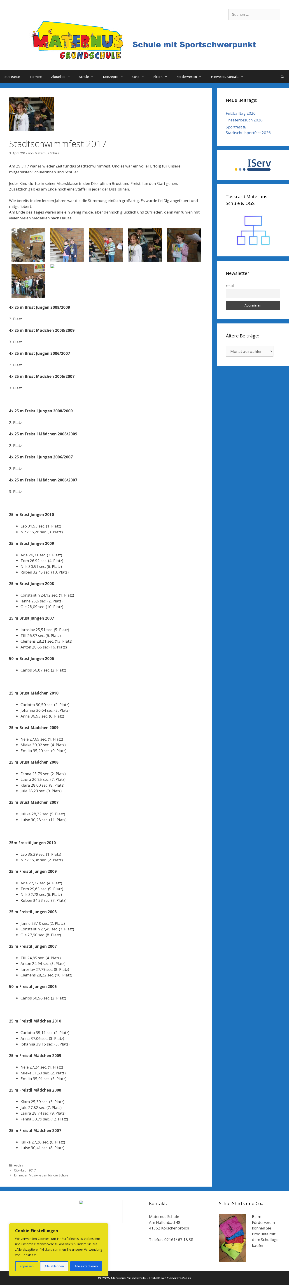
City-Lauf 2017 (25, 1170)
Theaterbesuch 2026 (244, 120)
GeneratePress (179, 1278)
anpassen (27, 1266)
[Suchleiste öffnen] (282, 76)
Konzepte (110, 76)
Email (230, 285)
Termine (35, 76)
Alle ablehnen (54, 1266)
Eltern (158, 76)
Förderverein (187, 76)
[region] (58, 1249)
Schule (84, 76)
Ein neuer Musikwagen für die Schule (41, 1175)
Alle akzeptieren (86, 1266)
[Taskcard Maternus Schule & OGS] (253, 230)
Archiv (18, 1165)
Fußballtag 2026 (241, 113)
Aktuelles (58, 76)
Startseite (12, 76)
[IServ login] (253, 165)
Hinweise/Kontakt (225, 76)
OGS (135, 76)
